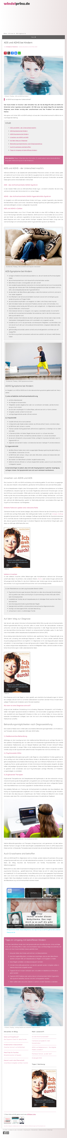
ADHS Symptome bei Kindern (19, 134)
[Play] (52, 893)
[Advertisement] (33, 19)
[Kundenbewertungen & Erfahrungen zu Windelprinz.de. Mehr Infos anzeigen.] (15, 1123)
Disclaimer (34, 1130)
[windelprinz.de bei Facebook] (4, 1133)
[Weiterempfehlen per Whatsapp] (19, 53)
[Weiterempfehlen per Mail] (15, 53)
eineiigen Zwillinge (57, 514)
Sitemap (50, 1130)
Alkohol (40, 579)
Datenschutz (42, 1130)
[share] (56, 900)
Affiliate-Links (31, 1114)
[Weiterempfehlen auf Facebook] (12, 53)
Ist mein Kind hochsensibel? (40, 1036)
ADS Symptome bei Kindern (19, 131)
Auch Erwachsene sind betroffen (20, 147)
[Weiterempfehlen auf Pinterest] (5, 53)
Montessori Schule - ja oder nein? (42, 1054)
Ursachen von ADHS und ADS (19, 137)
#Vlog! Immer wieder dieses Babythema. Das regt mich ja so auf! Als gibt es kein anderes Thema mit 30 (33, 901)
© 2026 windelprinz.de (9, 1130)
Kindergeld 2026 (37, 1058)
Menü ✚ (33, 37)
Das (24, 1126)
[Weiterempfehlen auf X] (8, 53)
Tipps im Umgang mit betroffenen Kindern (23, 150)
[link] (9, 901)
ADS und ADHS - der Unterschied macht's (23, 128)
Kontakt (20, 1130)
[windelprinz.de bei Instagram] (7, 1133)
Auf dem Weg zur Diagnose (18, 140)
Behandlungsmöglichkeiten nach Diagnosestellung (26, 144)
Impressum (27, 1130)
